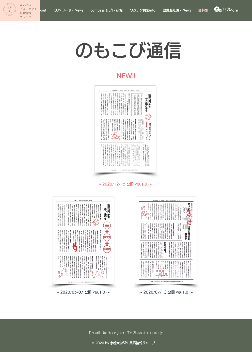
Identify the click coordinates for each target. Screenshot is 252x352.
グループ (25, 17)
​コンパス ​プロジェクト (28, 7)
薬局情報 (25, 13)
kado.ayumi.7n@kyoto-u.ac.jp (133, 332)
